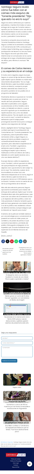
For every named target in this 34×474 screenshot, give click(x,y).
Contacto (16, 465)
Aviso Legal (16, 463)
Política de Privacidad (15, 461)
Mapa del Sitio (15, 467)
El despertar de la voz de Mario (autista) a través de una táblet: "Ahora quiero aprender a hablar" (25, 251)
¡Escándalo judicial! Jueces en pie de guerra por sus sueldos (8, 251)
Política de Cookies (16, 459)
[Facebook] (3, 241)
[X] (7, 241)
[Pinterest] (12, 241)
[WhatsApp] (16, 241)
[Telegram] (20, 241)
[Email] (25, 241)
